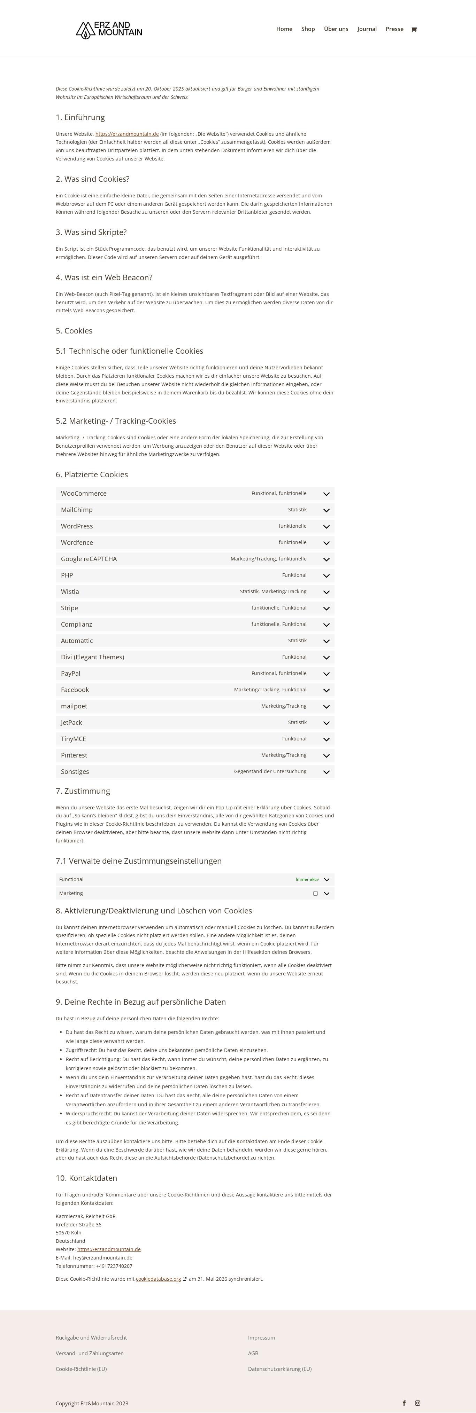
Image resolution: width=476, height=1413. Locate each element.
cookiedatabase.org (158, 1278)
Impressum (261, 1337)
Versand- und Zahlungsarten (90, 1353)
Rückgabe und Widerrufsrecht (91, 1337)
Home (284, 29)
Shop (308, 29)
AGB (253, 1353)
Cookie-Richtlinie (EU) (81, 1368)
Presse (395, 29)
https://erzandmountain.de (127, 134)
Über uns (336, 29)
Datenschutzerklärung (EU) (280, 1368)
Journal (367, 29)
